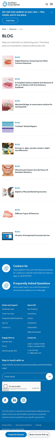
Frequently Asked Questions (12, 318)
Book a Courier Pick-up (39, 434)
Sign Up (5, 323)
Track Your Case (8, 314)
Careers (30, 318)
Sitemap (38, 425)
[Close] (51, 12)
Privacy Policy (7, 425)
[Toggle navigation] (51, 4)
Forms (4, 346)
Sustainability (32, 327)
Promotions (32, 314)
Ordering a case (8, 309)
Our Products (32, 309)
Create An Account (16, 434)
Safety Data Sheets (34, 332)
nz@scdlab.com (35, 353)
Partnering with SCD (9, 351)
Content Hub (7, 342)
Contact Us (6, 327)
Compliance (32, 323)
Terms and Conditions (24, 425)
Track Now (10, 21)
